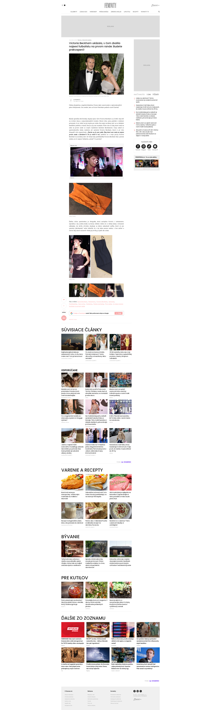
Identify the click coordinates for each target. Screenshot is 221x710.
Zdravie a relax (116, 12)
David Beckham (82, 302)
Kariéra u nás (68, 701)
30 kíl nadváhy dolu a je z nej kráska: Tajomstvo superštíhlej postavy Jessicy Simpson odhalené (121, 355)
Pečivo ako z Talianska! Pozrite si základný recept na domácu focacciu (96, 523)
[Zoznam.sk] (138, 700)
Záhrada (87, 608)
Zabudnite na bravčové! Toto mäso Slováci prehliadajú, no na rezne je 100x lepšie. (96, 494)
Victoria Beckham (101, 302)
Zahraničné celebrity (86, 40)
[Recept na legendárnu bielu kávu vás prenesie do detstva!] (72, 510)
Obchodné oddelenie (115, 697)
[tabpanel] (147, 117)
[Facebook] (134, 691)
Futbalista (89, 304)
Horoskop (93, 12)
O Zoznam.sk (68, 691)
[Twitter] (141, 691)
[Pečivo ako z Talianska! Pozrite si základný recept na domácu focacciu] (96, 510)
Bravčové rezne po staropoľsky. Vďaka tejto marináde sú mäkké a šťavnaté (70, 495)
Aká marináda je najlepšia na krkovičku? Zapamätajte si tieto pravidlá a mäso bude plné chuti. (120, 495)
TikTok (149, 150)
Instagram (143, 150)
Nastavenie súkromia (69, 699)
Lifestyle (127, 12)
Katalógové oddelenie (115, 699)
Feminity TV (145, 12)
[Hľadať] (159, 11)
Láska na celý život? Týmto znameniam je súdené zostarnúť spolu (146, 100)
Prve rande (108, 304)
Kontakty (113, 691)
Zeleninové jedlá (114, 527)
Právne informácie (69, 694)
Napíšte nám (68, 703)
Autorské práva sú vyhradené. (140, 696)
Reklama (90, 691)
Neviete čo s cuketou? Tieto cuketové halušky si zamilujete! (120, 523)
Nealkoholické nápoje (66, 525)
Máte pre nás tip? (114, 703)
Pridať (119, 313)
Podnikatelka (73, 304)
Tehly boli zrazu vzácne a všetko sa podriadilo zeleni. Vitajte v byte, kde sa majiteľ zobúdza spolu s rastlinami (71, 562)
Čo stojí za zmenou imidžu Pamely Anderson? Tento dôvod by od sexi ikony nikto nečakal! (95, 355)
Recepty (135, 12)
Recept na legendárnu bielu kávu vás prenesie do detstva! (72, 522)
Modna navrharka (98, 304)
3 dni (149, 94)
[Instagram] (137, 691)
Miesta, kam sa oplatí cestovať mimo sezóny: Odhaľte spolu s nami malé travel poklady (146, 125)
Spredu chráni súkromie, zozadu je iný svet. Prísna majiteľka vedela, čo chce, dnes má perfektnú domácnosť (95, 563)
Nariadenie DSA (68, 705)
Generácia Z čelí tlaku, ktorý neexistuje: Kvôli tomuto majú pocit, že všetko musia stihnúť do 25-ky (147, 107)
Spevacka (111, 302)
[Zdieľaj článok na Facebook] (63, 305)
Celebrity (73, 12)
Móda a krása (103, 12)
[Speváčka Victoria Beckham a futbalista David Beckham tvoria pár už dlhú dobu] (78, 290)
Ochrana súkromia (69, 697)
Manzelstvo (91, 302)
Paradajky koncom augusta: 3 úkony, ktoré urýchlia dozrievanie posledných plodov (96, 603)
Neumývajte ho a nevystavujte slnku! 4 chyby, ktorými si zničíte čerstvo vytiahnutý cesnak (120, 603)
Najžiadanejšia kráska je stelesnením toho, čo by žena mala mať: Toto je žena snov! (72, 354)
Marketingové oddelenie (116, 701)
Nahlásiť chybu (73, 319)
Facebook (138, 150)
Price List (90, 703)
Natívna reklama (91, 705)
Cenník (89, 701)
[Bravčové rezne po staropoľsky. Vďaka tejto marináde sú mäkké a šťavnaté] (72, 482)
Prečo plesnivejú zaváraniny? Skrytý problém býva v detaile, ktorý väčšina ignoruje (72, 602)
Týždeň (155, 94)
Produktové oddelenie (115, 694)
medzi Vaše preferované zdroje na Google (91, 313)
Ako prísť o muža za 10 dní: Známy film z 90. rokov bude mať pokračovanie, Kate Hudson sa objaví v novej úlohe (147, 133)
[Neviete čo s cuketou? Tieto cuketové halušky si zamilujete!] (121, 510)
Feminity (79, 40)
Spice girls (81, 304)
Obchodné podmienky (93, 699)
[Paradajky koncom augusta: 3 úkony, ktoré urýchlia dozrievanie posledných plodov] (96, 590)
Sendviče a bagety (90, 527)
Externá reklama (91, 697)
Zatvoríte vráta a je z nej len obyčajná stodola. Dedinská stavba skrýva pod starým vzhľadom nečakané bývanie (120, 562)
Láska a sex (83, 12)
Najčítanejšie (139, 94)
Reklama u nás (91, 694)
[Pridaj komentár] (63, 299)
